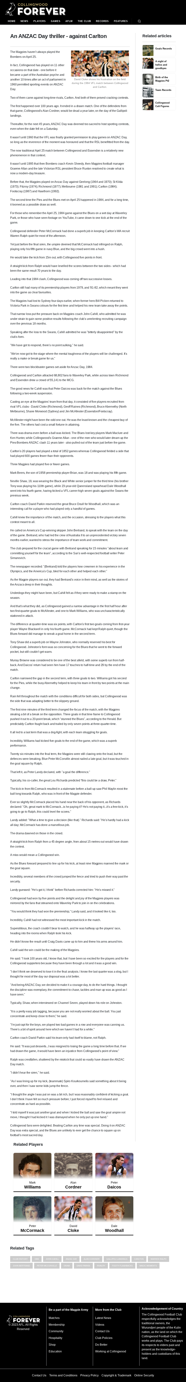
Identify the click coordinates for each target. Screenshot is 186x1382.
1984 (37, 1259)
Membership (57, 1324)
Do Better (101, 1344)
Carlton (139, 1259)
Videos (99, 1324)
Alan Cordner (92, 1259)
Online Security (144, 1375)
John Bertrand (21, 1266)
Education (55, 1351)
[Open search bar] (139, 21)
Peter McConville (47, 1266)
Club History (20, 1259)
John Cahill (52, 1259)
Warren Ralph (158, 1259)
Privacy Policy (89, 1375)
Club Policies (103, 1337)
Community (56, 1331)
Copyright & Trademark (116, 1375)
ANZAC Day (71, 1259)
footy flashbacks (122, 1266)
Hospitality (55, 1337)
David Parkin (83, 1266)
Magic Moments (148, 1266)
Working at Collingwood (110, 1351)
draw (67, 1266)
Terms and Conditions (63, 1375)
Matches (54, 1317)
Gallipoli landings (116, 1259)
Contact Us (102, 1331)
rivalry (101, 1266)
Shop (52, 1344)
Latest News (103, 1317)
